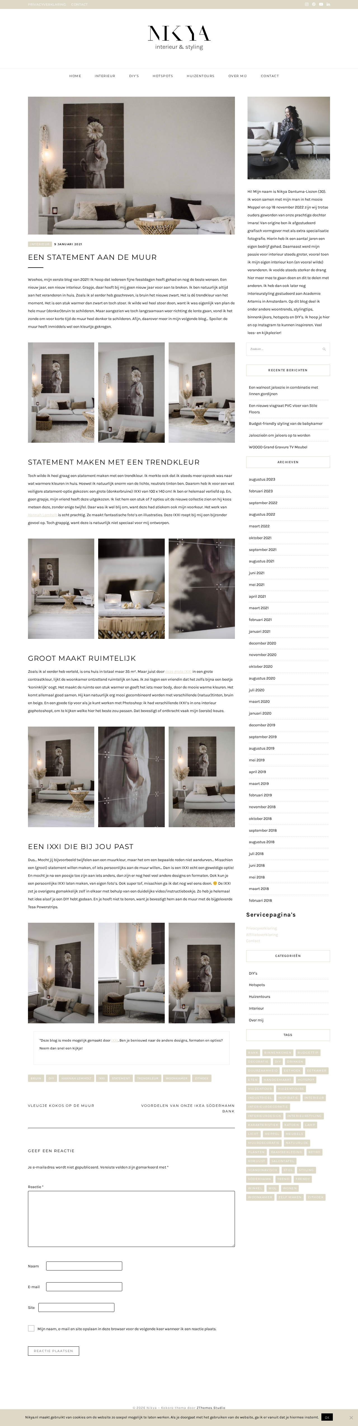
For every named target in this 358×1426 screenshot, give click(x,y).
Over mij (238, 76)
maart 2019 (259, 783)
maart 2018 (259, 888)
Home (75, 76)
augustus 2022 (262, 514)
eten (253, 1080)
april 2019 (257, 771)
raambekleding (287, 1152)
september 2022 (263, 502)
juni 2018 (257, 865)
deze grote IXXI (178, 671)
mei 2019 (257, 760)
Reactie (36, 1186)
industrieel (260, 1098)
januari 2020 (260, 713)
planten (256, 1152)
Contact (270, 76)
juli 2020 (256, 690)
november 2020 (262, 654)
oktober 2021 (260, 537)
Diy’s (134, 76)
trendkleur (148, 1078)
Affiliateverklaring (262, 934)
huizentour (260, 1089)
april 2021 (257, 596)
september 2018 (263, 830)
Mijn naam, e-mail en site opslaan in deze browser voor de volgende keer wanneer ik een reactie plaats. (126, 1329)
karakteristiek (263, 1125)
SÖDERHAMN (259, 1179)
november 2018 (262, 806)
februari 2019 (260, 795)
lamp (310, 1125)
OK (327, 1417)
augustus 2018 (262, 842)
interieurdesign (264, 1116)
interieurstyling (305, 1116)
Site (31, 1307)
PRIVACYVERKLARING (47, 4)
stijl (288, 1170)
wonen (290, 1188)
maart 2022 (259, 526)
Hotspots (163, 76)
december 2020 (262, 643)
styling (306, 1170)
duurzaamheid (263, 1070)
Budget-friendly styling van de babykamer (285, 423)
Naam (33, 1266)
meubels (294, 1134)
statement (121, 1078)
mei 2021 (257, 584)
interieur (314, 1098)
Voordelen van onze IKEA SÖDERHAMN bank (188, 1108)
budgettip (308, 1052)
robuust (256, 1161)
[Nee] (351, 1417)
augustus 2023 (262, 479)
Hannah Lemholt (42, 515)
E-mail (34, 1286)
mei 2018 (257, 877)
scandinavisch (262, 1170)
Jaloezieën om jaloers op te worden (279, 435)
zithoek (202, 1078)
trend (283, 1179)
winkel (255, 1188)
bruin (36, 1078)
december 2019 (262, 725)
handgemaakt (278, 1080)
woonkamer (177, 1078)
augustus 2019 (261, 748)
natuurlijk (297, 1143)
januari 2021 (259, 631)
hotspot (306, 1080)
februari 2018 (260, 900)
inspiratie (288, 1098)
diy (51, 1078)
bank (253, 1052)
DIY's (253, 973)
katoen (291, 1125)
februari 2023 (261, 491)
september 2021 (263, 549)
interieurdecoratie (268, 1107)
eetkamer (317, 1070)
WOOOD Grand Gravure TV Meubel (278, 447)
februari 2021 (260, 619)
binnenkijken (277, 1052)
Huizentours (201, 76)
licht (253, 1134)
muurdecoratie (264, 1143)
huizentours (291, 1089)
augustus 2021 (261, 561)
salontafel (283, 1161)
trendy (303, 1179)
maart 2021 (259, 608)
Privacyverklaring (261, 928)
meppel (272, 1134)
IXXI (114, 1040)
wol (272, 1188)
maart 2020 (259, 701)
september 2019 (263, 736)
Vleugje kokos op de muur (61, 1105)
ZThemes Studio (211, 1408)
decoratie (258, 1061)
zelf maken (290, 1197)
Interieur (105, 76)
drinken (295, 1061)
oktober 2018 (260, 818)
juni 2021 (257, 573)
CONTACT (79, 4)
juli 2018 (256, 853)
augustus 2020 (262, 678)
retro (314, 1152)
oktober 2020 (260, 666)
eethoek (292, 1070)
